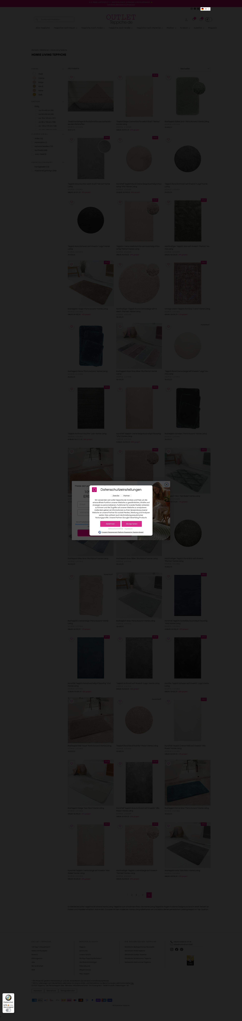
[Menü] (12, 994)
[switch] (8, 1010)
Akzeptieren (132, 524)
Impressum (128, 529)
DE (206, 9)
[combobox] (205, 9)
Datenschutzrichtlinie (116, 529)
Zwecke (116, 496)
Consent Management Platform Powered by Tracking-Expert (122, 532)
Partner (127, 496)
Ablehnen (110, 524)
